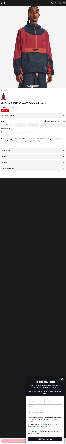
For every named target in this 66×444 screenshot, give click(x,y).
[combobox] (31, 412)
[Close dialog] (62, 379)
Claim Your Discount (45, 439)
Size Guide (62, 121)
